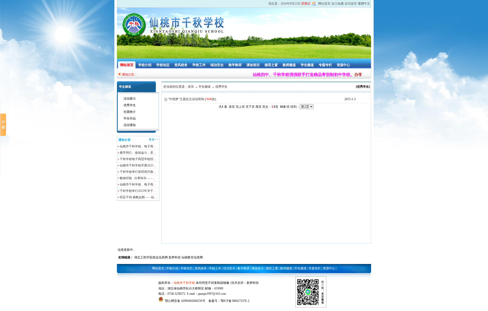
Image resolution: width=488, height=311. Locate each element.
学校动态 (163, 65)
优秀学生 (130, 105)
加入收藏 (337, 3)
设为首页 (351, 3)
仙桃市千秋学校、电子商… (138, 146)
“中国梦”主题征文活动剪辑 (186, 99)
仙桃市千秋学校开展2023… (138, 165)
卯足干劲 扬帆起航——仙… (138, 197)
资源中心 (343, 65)
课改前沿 (253, 65)
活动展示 (130, 98)
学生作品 (130, 118)
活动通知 (130, 125)
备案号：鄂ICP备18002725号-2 (228, 301)
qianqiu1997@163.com (212, 294)
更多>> (153, 139)
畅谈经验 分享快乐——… (138, 178)
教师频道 (289, 65)
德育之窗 (271, 65)
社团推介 (130, 112)
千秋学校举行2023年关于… (138, 191)
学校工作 (199, 65)
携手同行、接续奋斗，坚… (138, 152)
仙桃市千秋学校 (184, 283)
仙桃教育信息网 (192, 257)
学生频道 (307, 65)
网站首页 (324, 3)
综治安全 (217, 65)
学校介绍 (144, 65)
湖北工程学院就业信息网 (151, 257)
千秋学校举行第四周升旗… (138, 172)
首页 (191, 86)
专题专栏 (325, 65)
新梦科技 (175, 257)
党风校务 (181, 65)
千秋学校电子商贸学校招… (138, 159)
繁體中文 (364, 3)
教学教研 (235, 65)
